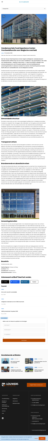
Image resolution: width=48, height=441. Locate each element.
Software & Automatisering (5, 405)
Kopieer (34, 281)
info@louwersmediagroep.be (38, 423)
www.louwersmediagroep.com (39, 430)
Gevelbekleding (5, 398)
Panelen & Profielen (4, 401)
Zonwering (4, 408)
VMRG (2, 53)
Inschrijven (24, 340)
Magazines (15, 398)
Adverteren (15, 401)
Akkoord (42, 438)
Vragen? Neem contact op (36, 384)
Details (36, 438)
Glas (3, 413)
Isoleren (4, 411)
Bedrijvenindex (16, 403)
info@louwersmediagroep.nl (38, 405)
